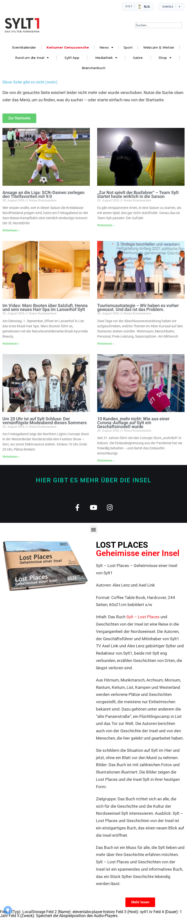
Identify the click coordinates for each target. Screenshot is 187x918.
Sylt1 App (72, 58)
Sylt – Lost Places (142, 616)
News (104, 47)
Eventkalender (24, 47)
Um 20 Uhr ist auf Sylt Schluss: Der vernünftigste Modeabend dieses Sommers (44, 420)
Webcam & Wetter (158, 47)
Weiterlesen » (11, 230)
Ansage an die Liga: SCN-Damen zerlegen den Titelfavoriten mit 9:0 (43, 194)
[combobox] (158, 25)
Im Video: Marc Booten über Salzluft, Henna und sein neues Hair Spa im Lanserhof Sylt (45, 307)
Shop (163, 58)
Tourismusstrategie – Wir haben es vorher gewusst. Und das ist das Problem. (138, 307)
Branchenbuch (93, 68)
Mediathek (104, 58)
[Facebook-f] (77, 507)
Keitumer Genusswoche (68, 47)
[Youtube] (93, 507)
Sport (128, 47)
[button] (94, 529)
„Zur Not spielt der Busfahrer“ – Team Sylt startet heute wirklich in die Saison (138, 194)
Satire (138, 58)
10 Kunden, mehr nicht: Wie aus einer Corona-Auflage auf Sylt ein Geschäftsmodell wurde (133, 422)
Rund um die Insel (29, 58)
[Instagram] (110, 507)
